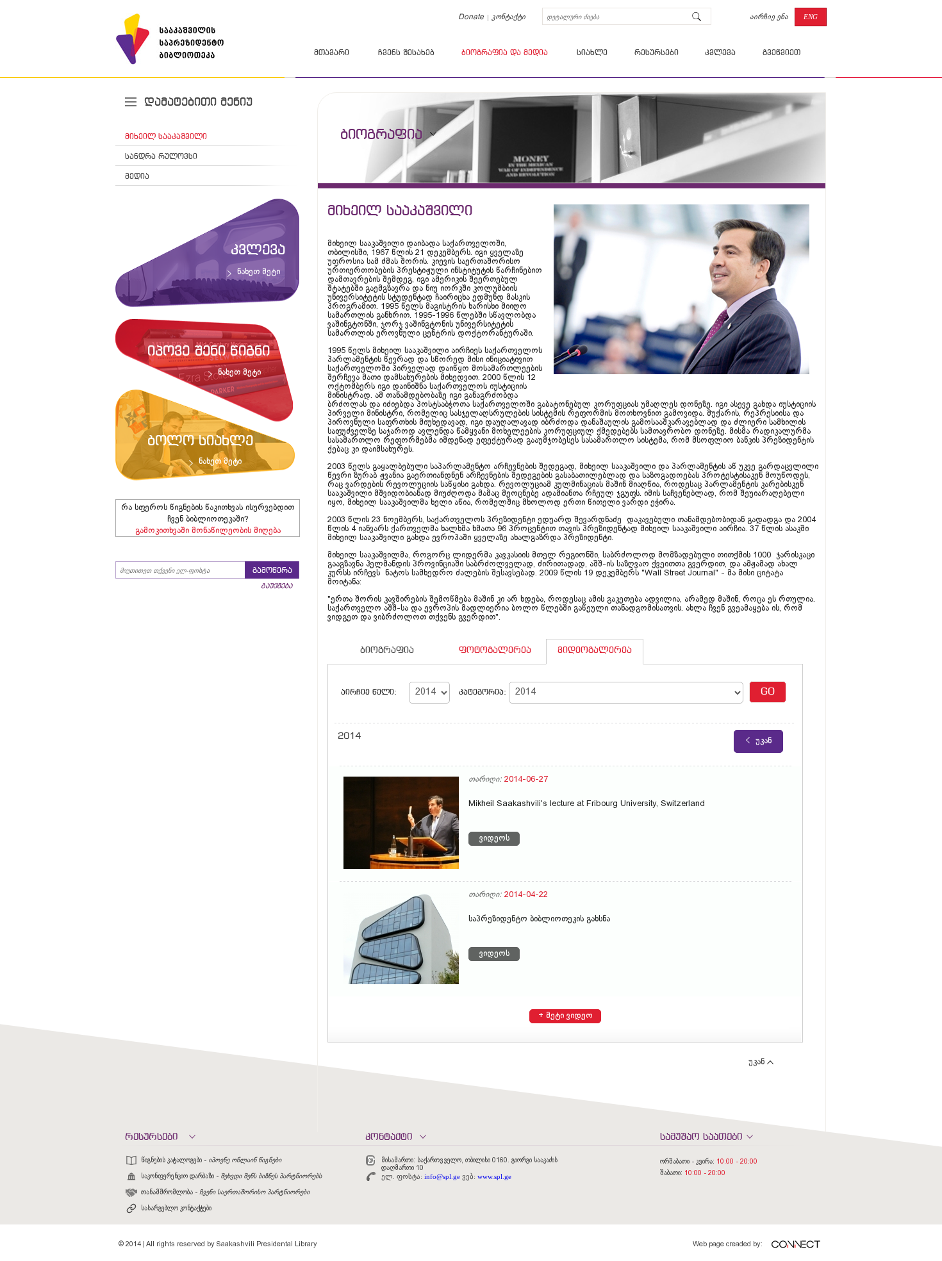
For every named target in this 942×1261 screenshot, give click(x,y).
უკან (756, 1062)
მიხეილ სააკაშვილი (166, 137)
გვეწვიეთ (781, 53)
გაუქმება (276, 586)
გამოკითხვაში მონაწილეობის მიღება (208, 531)
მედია (137, 177)
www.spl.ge (494, 1176)
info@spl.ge (442, 1176)
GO (768, 692)
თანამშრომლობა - (225, 1192)
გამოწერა (272, 571)
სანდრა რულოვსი (161, 157)
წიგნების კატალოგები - (211, 1160)
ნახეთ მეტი (258, 272)
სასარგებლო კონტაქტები (176, 1208)
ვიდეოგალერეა (595, 650)
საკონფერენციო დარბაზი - (231, 1176)
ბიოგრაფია (387, 650)
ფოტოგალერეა (495, 650)
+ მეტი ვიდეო (565, 1016)
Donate (471, 17)
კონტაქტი (508, 17)
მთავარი (331, 53)
